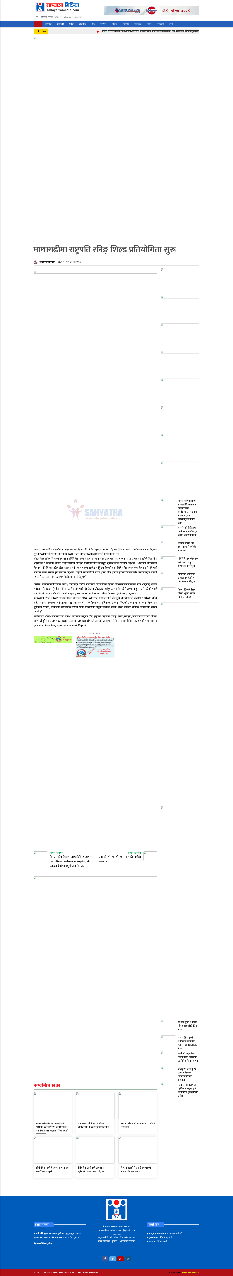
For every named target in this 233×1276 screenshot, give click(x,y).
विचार (114, 24)
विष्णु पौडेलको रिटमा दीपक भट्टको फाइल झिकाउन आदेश (136, 1170)
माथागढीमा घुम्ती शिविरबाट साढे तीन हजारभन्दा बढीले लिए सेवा (187, 1043)
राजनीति (82, 24)
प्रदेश (71, 24)
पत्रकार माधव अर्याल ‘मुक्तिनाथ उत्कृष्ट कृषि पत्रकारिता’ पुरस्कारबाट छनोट (188, 1090)
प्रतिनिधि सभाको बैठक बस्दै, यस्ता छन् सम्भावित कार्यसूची (52, 1170)
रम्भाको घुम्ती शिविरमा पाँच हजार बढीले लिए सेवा (187, 1026)
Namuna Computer (190, 1272)
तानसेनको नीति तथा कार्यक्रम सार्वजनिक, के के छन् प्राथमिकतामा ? (94, 1125)
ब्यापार (103, 24)
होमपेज (48, 24)
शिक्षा (149, 24)
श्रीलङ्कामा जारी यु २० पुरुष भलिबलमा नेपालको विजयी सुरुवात (187, 1074)
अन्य (171, 24)
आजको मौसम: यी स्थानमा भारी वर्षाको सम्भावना (138, 1125)
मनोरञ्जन (160, 24)
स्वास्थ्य (126, 24)
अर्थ (93, 24)
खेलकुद (137, 24)
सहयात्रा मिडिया (47, 262)
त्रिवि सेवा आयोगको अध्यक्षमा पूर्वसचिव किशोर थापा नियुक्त (91, 1170)
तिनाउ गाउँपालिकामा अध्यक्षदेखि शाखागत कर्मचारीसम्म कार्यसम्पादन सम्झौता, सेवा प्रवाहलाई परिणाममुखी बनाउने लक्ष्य (132, 31)
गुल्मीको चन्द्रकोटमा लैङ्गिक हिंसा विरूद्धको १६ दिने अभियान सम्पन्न (188, 1057)
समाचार (60, 24)
